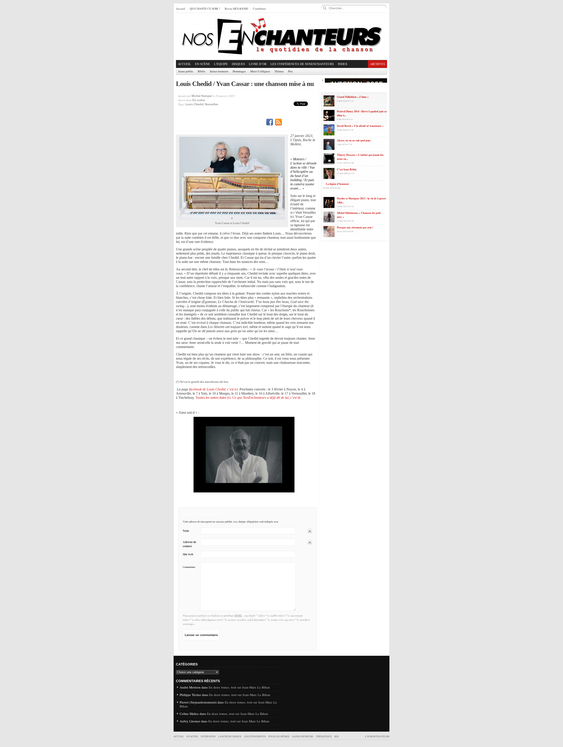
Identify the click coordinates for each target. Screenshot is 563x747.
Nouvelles (211, 104)
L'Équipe (221, 64)
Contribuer (259, 9)
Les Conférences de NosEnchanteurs (302, 64)
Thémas (279, 71)
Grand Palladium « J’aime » (353, 97)
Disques (238, 64)
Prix (290, 71)
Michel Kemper (202, 96)
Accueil (180, 9)
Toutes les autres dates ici (213, 397)
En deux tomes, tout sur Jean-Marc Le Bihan (239, 687)
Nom (186, 531)
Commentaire (189, 566)
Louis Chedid (194, 104)
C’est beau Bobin (346, 169)
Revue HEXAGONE (236, 9)
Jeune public (185, 71)
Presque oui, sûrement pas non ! (355, 227)
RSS (278, 122)
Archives (377, 64)
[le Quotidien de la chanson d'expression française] (281, 36)
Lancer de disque (229, 736)
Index (342, 64)
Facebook (269, 122)
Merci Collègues (260, 71)
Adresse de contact (189, 544)
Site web (188, 554)
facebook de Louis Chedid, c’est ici (213, 389)
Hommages (239, 71)
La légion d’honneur (337, 184)
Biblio (201, 71)
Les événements (255, 736)
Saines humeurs (219, 71)
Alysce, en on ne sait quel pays (354, 140)
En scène (202, 64)
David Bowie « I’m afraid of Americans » (360, 126)
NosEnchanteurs (377, 736)
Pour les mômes (278, 736)
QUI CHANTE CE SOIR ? (205, 9)
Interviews (208, 736)
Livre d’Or (258, 64)
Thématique (324, 736)
